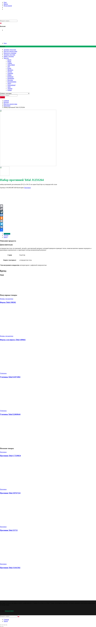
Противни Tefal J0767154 (10, 493)
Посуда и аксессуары (10, 51)
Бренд (6, 237)
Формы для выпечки (6, 299)
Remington (11, 78)
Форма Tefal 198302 (8, 302)
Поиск (2, 97)
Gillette (10, 63)
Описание (7, 234)
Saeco (9, 83)
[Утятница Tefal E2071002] (28, 407)
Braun (9, 61)
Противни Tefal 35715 (9, 530)
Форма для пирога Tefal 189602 (13, 340)
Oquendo (10, 73)
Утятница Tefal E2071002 (10, 377)
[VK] (48, 226)
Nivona (10, 71)
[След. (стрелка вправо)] (2, 626)
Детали (6, 235)
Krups (9, 68)
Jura (9, 66)
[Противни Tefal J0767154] (14, 523)
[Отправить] (48, 229)
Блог (5, 2)
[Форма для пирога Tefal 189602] (14, 370)
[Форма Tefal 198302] (14, 333)
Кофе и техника (9, 56)
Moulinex (10, 70)
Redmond (10, 76)
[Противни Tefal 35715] (14, 561)
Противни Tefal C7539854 (10, 456)
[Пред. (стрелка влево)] (1, 626)
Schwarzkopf (11, 85)
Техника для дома (9, 54)
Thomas (10, 88)
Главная (6, 100)
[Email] (48, 205)
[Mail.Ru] (48, 214)
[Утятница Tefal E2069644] (28, 445)
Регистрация (8, 5)
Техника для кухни (10, 49)
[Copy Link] (48, 208)
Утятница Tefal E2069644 (10, 414)
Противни (7, 105)
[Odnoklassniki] (48, 217)
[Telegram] (48, 223)
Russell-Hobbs (12, 82)
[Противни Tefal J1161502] (28, 598)
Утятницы (3, 373)
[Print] (48, 220)
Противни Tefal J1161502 (10, 568)
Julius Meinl (11, 65)
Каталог (6, 102)
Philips (10, 75)
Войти (6, 4)
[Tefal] (7, 203)
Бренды (6, 58)
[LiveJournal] (48, 211)
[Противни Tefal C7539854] (14, 486)
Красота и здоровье (10, 53)
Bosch (9, 60)
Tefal (9, 87)
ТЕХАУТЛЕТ (9, 611)
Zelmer (10, 90)
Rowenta (10, 80)
